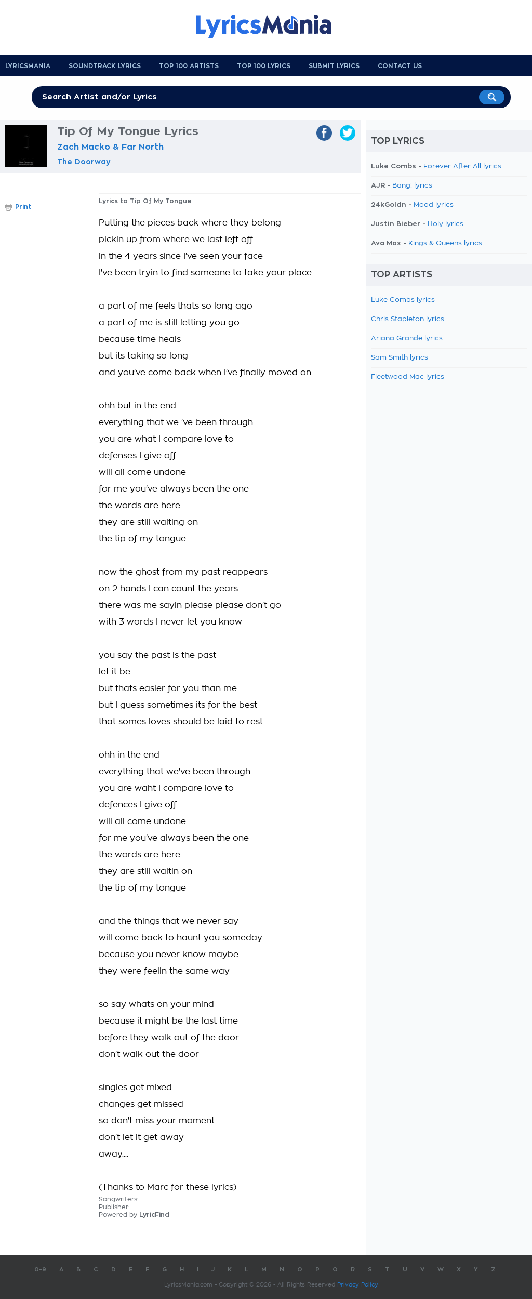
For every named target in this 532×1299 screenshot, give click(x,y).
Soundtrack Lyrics (105, 66)
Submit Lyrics (334, 66)
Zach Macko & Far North (110, 147)
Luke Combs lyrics (403, 300)
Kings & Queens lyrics (445, 243)
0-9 (40, 1270)
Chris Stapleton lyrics (407, 319)
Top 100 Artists (189, 66)
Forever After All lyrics (462, 166)
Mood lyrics (434, 205)
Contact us (400, 66)
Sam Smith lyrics (399, 357)
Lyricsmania (27, 66)
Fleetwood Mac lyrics (407, 377)
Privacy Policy (357, 1285)
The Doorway (84, 161)
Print (23, 207)
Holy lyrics (445, 224)
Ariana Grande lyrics (407, 338)
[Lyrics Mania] (271, 26)
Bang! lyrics (412, 185)
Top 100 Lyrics (263, 66)
